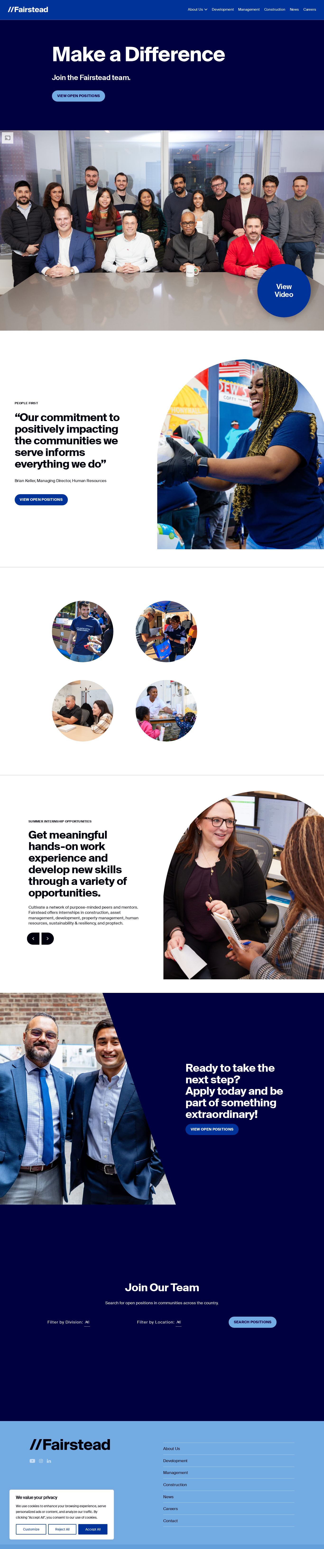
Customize (31, 1529)
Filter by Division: (65, 1322)
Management (249, 9)
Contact (170, 1520)
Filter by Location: (156, 1322)
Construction (274, 9)
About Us (195, 9)
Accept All (93, 1529)
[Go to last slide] (33, 939)
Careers (309, 9)
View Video (284, 290)
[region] (61, 1515)
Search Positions (253, 1322)
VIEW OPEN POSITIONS (78, 96)
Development (223, 9)
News (294, 9)
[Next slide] (48, 939)
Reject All (62, 1529)
